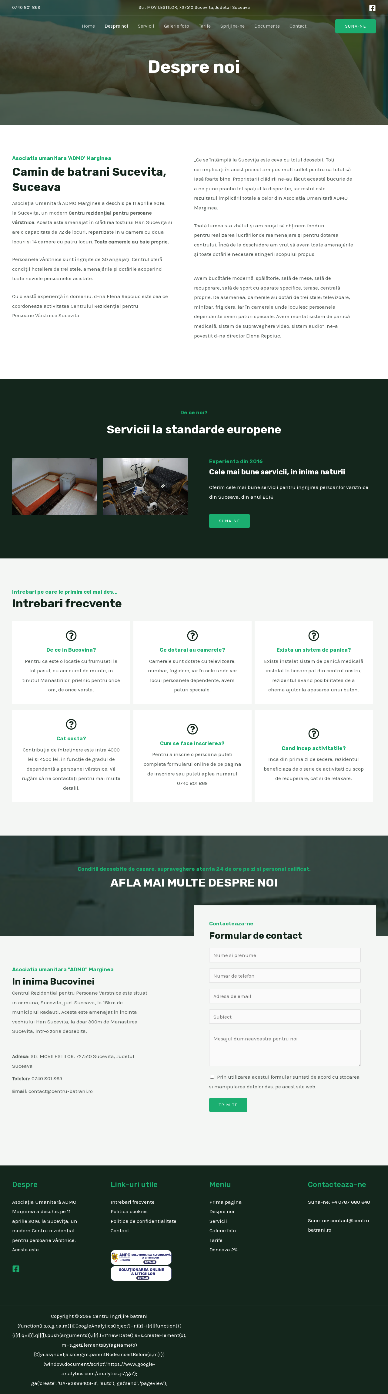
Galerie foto (176, 26)
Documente (267, 26)
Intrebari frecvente (133, 1202)
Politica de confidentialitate (143, 1221)
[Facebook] (372, 8)
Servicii (146, 26)
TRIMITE (228, 1104)
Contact (297, 26)
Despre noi (116, 26)
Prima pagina (225, 1202)
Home (88, 26)
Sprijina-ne (232, 26)
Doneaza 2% (223, 1249)
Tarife (205, 26)
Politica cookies (129, 1211)
